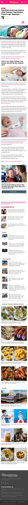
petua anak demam (9, 202)
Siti (7, 16)
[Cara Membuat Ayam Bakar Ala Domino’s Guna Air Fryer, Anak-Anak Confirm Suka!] (14, 380)
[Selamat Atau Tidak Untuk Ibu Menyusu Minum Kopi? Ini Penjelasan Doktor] (14, 441)
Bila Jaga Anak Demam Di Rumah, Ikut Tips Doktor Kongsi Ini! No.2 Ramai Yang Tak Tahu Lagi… (16, 218)
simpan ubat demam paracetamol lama (10, 84)
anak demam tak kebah (14, 202)
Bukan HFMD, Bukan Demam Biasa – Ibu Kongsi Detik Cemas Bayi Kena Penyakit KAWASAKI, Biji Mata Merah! (16, 211)
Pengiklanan (6, 501)
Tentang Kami (13, 501)
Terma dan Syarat (21, 501)
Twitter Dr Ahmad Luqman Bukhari (13, 161)
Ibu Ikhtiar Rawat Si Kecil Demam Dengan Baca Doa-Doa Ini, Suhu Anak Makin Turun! (17, 225)
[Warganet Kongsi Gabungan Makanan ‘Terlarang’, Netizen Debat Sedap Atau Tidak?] (14, 461)
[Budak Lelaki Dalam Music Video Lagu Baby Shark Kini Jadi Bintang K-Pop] (14, 422)
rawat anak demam (19, 202)
